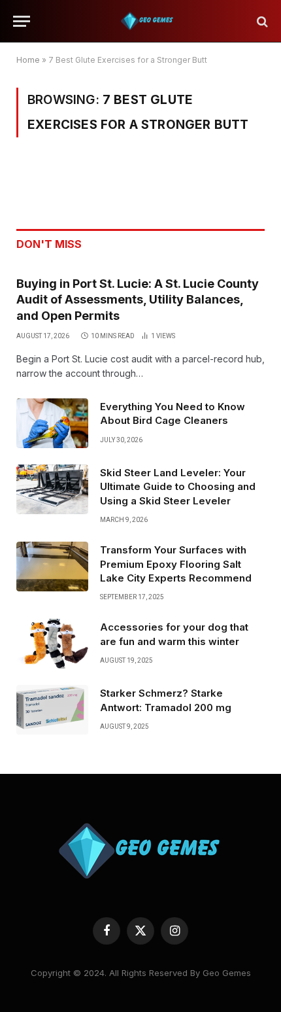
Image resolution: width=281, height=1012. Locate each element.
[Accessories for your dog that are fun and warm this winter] (52, 644)
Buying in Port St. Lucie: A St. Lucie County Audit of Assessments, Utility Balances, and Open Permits (137, 300)
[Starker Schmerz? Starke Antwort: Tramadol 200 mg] (52, 710)
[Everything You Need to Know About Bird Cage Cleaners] (52, 423)
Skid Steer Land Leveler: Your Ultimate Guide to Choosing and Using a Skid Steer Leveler (178, 486)
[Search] (261, 21)
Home (28, 60)
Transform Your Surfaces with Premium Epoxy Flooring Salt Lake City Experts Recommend (176, 564)
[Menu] (21, 21)
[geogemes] (147, 21)
